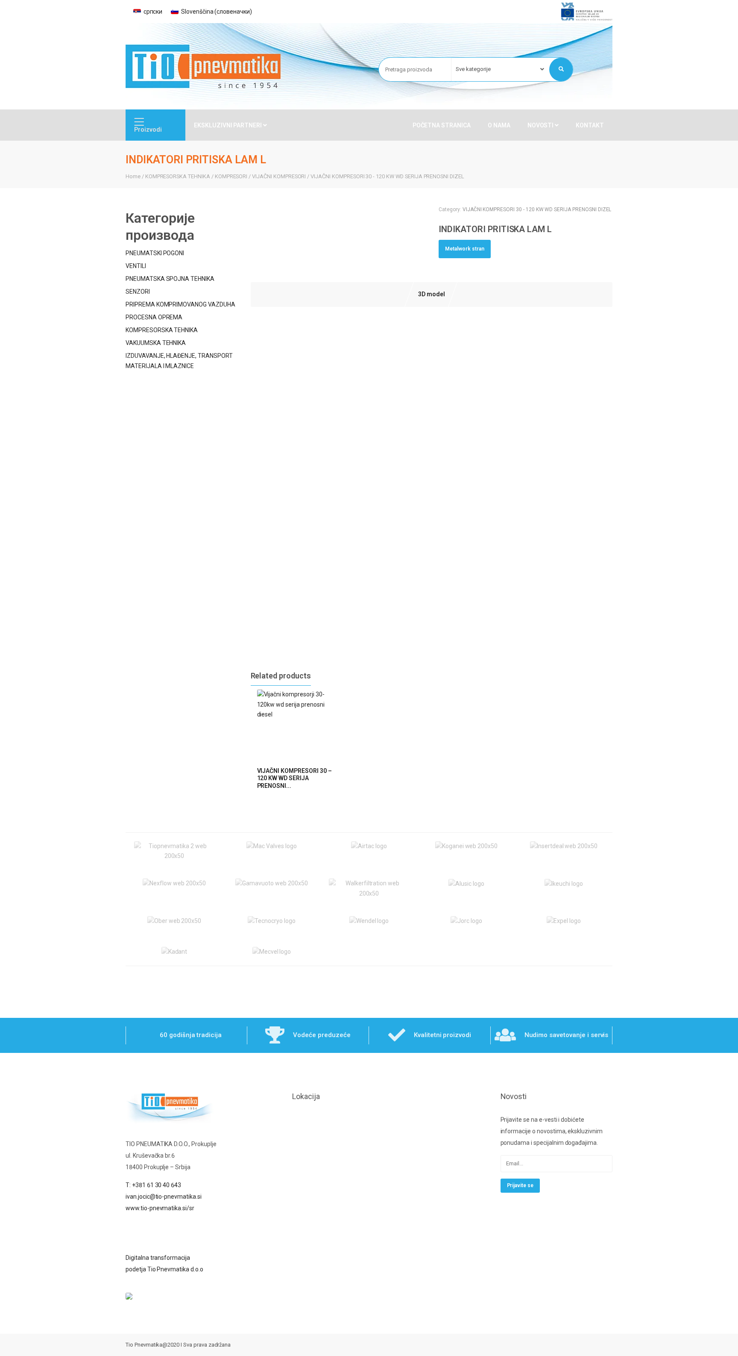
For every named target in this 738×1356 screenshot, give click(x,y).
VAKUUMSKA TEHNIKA (156, 342)
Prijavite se (520, 1185)
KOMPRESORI (231, 176)
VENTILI (136, 265)
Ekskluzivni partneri (228, 125)
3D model (431, 294)
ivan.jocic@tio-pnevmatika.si (164, 1196)
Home (133, 176)
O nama (499, 125)
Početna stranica (442, 125)
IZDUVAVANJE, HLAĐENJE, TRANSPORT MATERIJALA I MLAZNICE (179, 360)
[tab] (432, 294)
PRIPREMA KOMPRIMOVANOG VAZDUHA (180, 304)
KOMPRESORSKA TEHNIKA (177, 176)
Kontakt (590, 125)
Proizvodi (148, 129)
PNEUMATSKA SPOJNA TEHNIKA (170, 278)
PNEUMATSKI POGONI (155, 253)
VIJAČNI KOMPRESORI (279, 176)
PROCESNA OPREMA (154, 317)
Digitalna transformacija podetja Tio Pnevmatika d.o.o (164, 1263)
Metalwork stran (464, 249)
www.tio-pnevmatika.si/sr (160, 1208)
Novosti (541, 125)
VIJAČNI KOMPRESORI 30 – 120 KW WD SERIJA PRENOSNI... (294, 778)
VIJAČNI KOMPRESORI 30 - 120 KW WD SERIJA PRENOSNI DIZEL (387, 176)
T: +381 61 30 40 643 (153, 1185)
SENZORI (138, 291)
